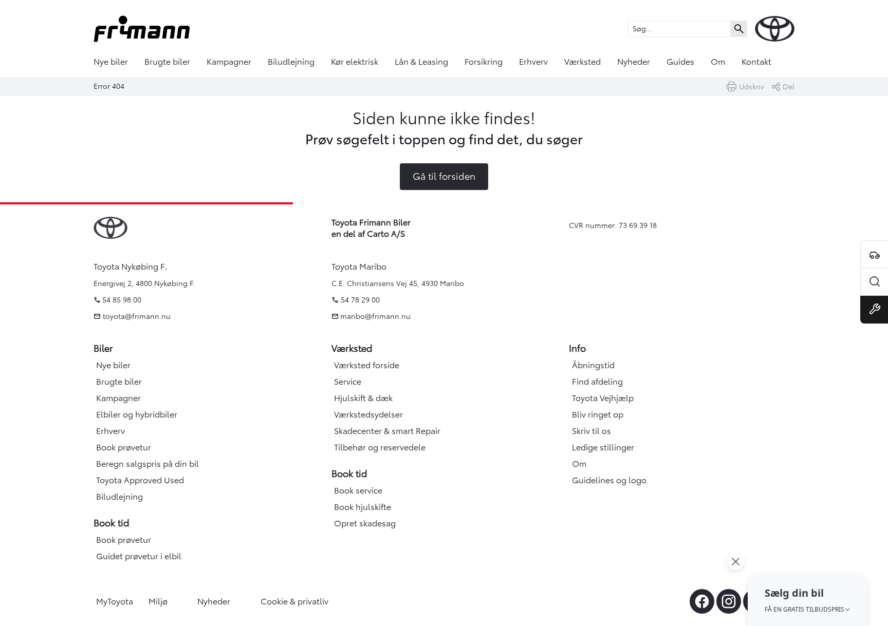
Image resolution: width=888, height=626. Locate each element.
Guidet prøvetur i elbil (138, 556)
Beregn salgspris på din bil (147, 464)
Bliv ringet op (597, 414)
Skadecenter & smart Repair (387, 431)
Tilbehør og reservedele (379, 447)
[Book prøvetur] (874, 254)
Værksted (582, 61)
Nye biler (111, 61)
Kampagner (229, 61)
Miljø (158, 601)
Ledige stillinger (603, 447)
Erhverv (533, 61)
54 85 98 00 (121, 300)
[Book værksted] (874, 310)
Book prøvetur (123, 447)
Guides (680, 61)
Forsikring (484, 61)
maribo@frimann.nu (375, 316)
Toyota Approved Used (140, 480)
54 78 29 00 (360, 300)
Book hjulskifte (362, 507)
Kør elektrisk (354, 61)
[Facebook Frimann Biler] (702, 601)
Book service (358, 490)
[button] (807, 600)
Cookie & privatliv (294, 601)
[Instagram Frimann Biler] (728, 601)
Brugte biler (167, 61)
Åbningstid (593, 365)
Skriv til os (591, 431)
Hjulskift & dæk (363, 398)
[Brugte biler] (874, 282)
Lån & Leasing (421, 61)
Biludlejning (291, 61)
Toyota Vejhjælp (603, 398)
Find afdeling (597, 381)
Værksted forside (366, 365)
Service (347, 381)
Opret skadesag (365, 523)
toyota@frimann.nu (136, 316)
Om (718, 61)
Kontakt (756, 61)
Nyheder (633, 61)
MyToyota (114, 601)
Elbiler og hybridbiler (136, 414)
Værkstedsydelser (368, 414)
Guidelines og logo (609, 480)
